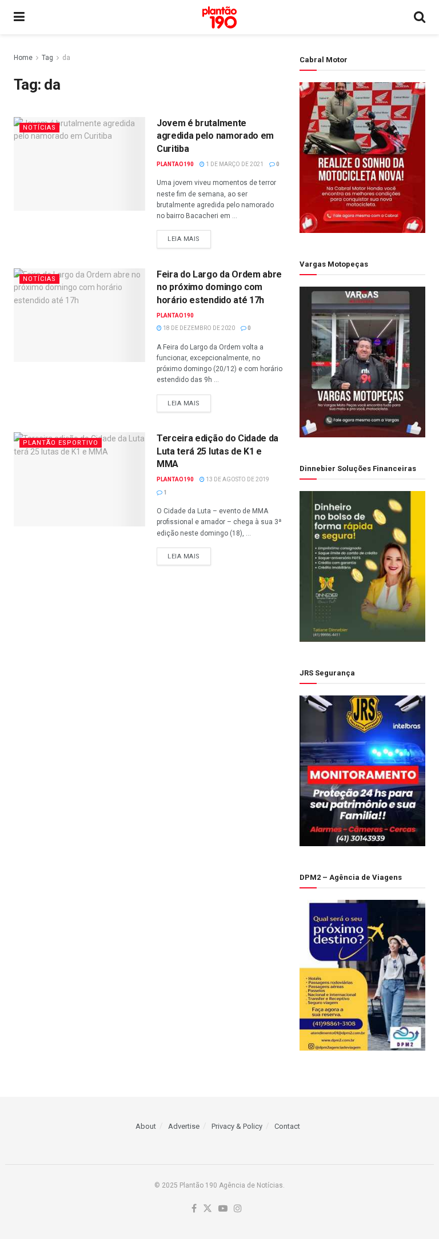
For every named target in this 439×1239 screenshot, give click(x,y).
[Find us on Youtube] (223, 1209)
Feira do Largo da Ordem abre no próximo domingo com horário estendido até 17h (219, 287)
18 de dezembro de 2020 (198, 328)
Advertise (183, 1126)
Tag (47, 58)
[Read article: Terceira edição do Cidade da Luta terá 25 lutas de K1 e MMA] (79, 479)
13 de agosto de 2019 (237, 479)
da (66, 58)
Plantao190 (175, 164)
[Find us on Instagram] (238, 1209)
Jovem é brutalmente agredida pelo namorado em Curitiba (215, 136)
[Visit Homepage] (219, 17)
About (145, 1126)
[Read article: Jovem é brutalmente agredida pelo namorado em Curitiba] (79, 164)
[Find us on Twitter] (207, 1209)
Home (23, 58)
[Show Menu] (19, 17)
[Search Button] (419, 17)
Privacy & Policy (236, 1126)
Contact (287, 1126)
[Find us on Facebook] (194, 1209)
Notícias (39, 127)
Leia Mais (189, 239)
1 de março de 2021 (234, 164)
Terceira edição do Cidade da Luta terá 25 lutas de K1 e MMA (217, 451)
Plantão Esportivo (60, 442)
